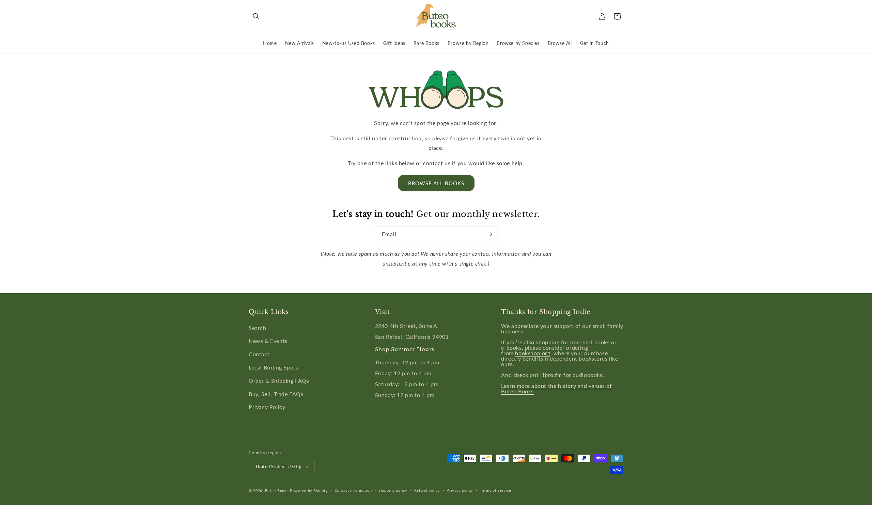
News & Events (268, 340)
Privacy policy (460, 490)
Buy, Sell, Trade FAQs (276, 394)
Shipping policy (392, 490)
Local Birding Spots (273, 367)
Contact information (353, 490)
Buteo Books (277, 490)
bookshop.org (532, 353)
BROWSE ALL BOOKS (436, 183)
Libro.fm (551, 375)
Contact (259, 354)
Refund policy (427, 490)
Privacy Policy (267, 407)
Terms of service (495, 490)
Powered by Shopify (309, 490)
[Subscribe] (489, 234)
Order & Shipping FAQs (279, 380)
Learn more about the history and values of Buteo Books (556, 388)
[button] (256, 16)
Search (257, 328)
